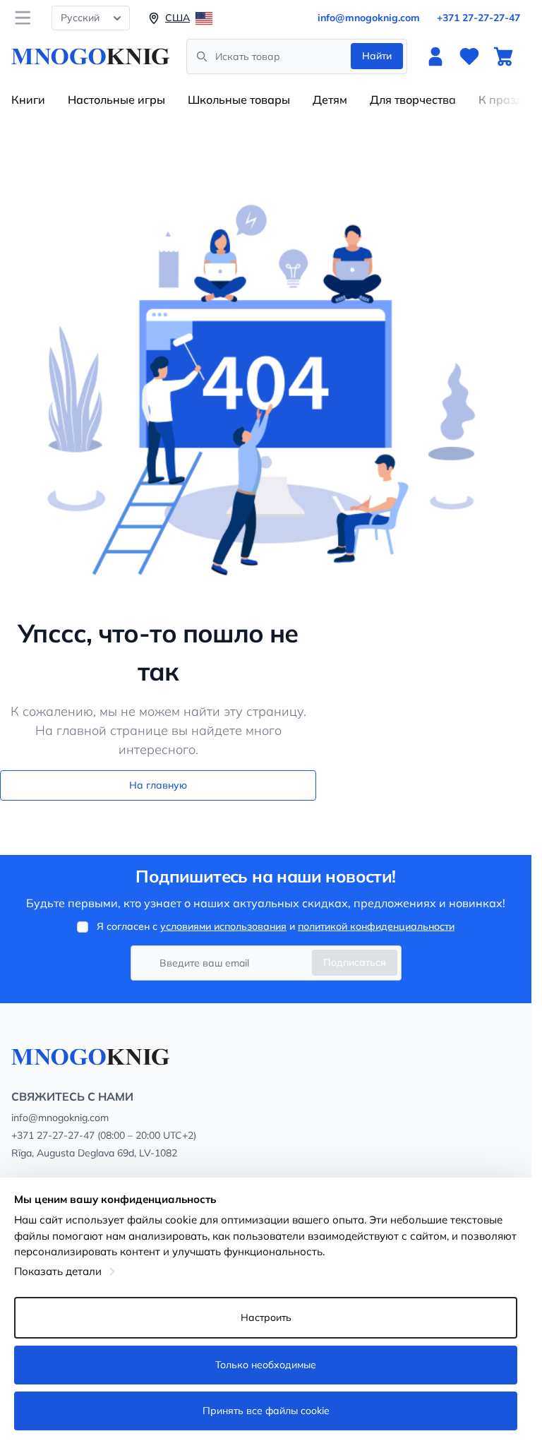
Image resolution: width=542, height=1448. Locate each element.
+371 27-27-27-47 (478, 17)
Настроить (266, 1317)
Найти (377, 55)
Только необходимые (265, 1364)
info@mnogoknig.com (369, 17)
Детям (330, 99)
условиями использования (223, 926)
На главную (158, 785)
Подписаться (354, 962)
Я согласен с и (275, 926)
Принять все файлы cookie (266, 1410)
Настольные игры (116, 99)
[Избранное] (469, 56)
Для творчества (413, 99)
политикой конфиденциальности (376, 926)
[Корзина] (503, 56)
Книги (28, 99)
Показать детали (58, 1271)
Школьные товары (239, 99)
